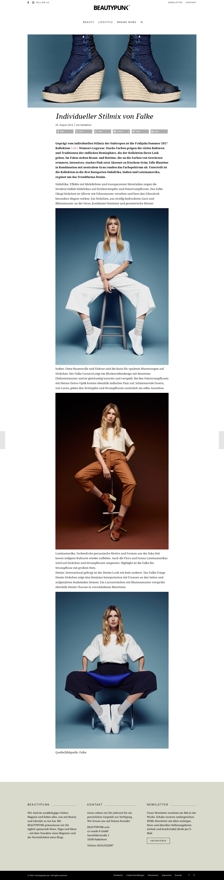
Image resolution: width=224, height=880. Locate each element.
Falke (74, 148)
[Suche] (141, 22)
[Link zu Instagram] (33, 2)
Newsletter (175, 2)
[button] (64, 131)
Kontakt (191, 2)
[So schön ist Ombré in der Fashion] (2, 440)
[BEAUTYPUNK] (112, 11)
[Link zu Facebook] (28, 2)
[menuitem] (175, 2)
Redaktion (86, 124)
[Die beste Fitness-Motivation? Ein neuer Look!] (221, 440)
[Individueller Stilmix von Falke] (112, 71)
